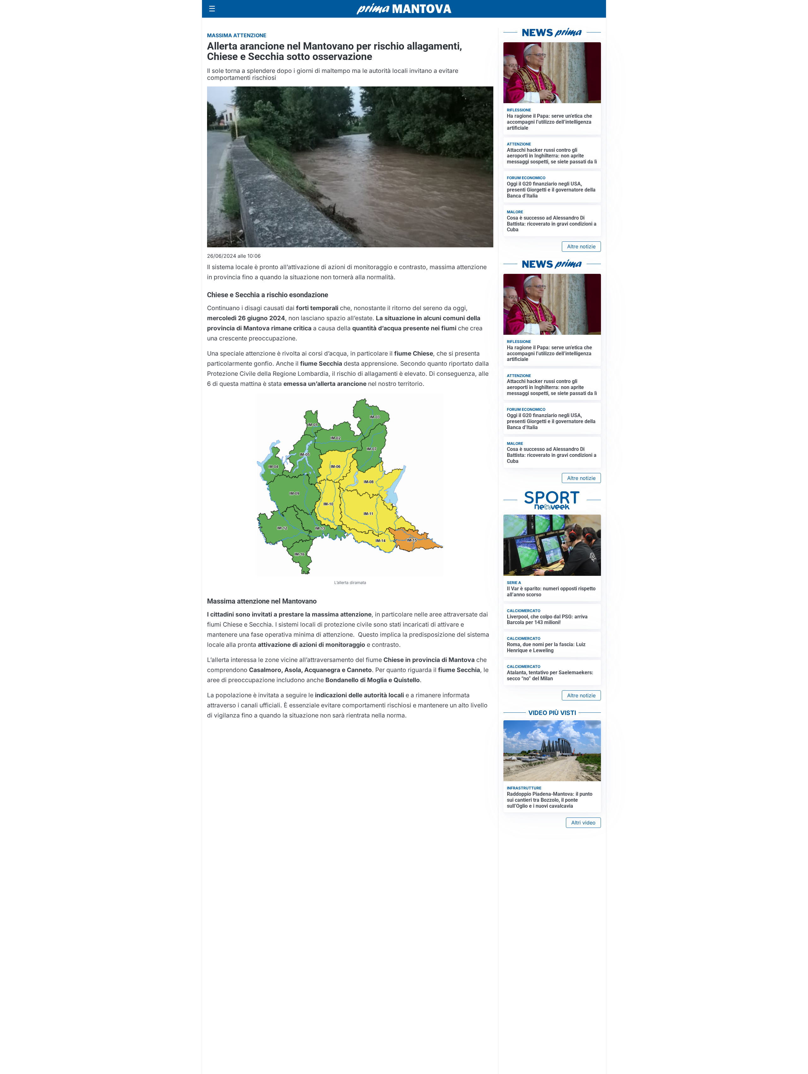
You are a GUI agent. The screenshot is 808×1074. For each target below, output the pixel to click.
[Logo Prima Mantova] (404, 9)
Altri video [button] (583, 822)
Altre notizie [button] (581, 246)
